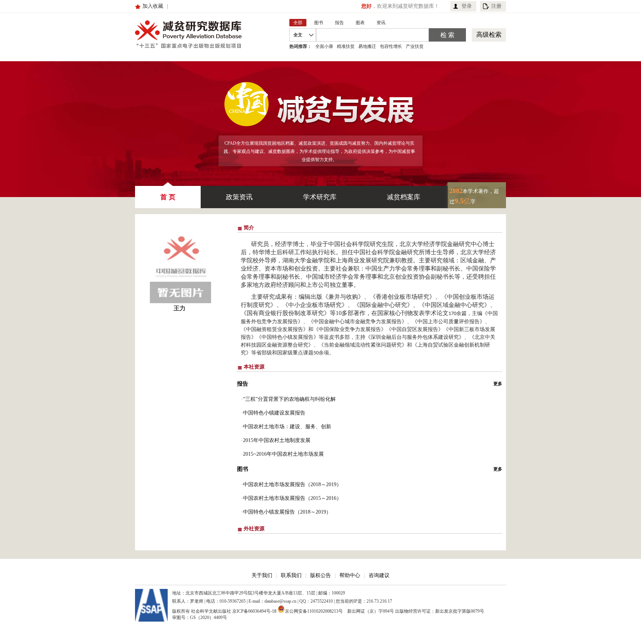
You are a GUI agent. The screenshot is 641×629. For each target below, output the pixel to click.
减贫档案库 (403, 197)
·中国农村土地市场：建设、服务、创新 (286, 426)
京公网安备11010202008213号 (314, 611)
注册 (496, 6)
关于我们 (262, 575)
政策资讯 (239, 197)
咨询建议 (379, 575)
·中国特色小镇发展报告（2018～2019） (286, 512)
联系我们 (291, 575)
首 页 (167, 197)
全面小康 (324, 46)
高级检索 (489, 34)
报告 (242, 384)
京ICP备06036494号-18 (254, 611)
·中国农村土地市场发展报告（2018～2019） (291, 484)
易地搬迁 (367, 46)
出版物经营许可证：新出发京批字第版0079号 (439, 611)
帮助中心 (349, 575)
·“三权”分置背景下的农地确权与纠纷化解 (288, 399)
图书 (242, 469)
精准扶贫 (346, 46)
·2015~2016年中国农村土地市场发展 (282, 454)
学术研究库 (319, 197)
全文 (297, 34)
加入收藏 (152, 6)
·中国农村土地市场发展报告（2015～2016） (291, 498)
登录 (466, 6)
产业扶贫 (415, 46)
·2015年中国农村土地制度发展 (275, 440)
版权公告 (320, 575)
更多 (497, 383)
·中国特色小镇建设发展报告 (273, 413)
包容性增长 (391, 46)
